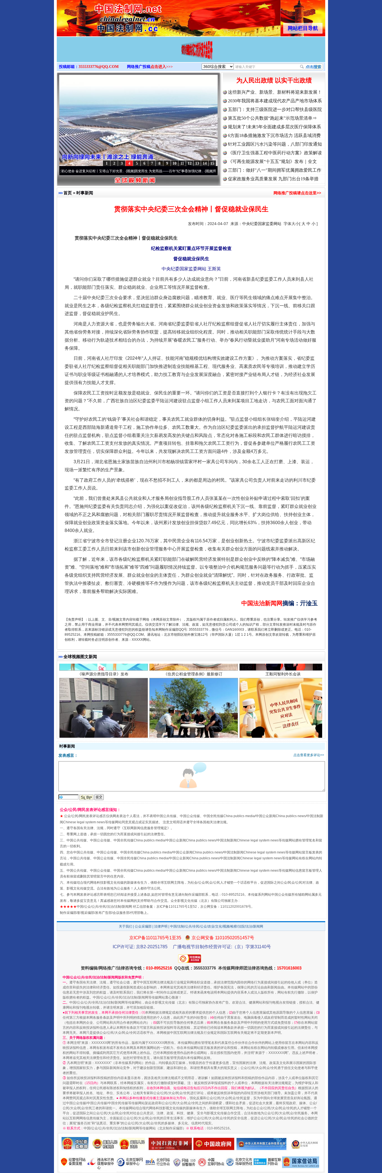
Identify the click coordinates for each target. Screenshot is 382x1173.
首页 (67, 192)
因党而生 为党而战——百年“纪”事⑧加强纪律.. (134, 171)
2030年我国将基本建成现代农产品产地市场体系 (275, 100)
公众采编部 (143, 926)
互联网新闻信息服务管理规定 (145, 828)
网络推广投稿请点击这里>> (297, 193)
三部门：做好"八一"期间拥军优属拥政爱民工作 (274, 170)
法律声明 (161, 926)
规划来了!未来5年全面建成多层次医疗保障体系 (274, 126)
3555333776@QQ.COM (99, 67)
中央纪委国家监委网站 (261, 223)
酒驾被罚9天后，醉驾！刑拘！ (102, 704)
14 (205, 163)
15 (212, 163)
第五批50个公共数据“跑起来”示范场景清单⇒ (272, 118)
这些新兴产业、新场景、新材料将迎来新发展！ (275, 92)
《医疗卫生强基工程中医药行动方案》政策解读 (275, 152)
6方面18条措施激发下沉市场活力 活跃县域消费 (274, 135)
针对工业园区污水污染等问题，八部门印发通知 (275, 144)
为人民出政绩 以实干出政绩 (274, 80)
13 (197, 163)
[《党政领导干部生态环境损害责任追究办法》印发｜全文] (191, 55)
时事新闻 (84, 192)
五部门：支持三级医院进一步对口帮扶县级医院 (275, 109)
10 (174, 163)
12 (190, 163)
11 (182, 163)
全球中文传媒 (103, 16)
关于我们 (125, 926)
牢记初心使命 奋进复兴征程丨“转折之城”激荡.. (213, 171)
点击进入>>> (161, 67)
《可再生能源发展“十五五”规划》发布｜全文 (272, 161)
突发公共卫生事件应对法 (283, 704)
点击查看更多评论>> (308, 755)
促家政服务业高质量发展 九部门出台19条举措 (273, 178)
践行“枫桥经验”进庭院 (193, 704)
